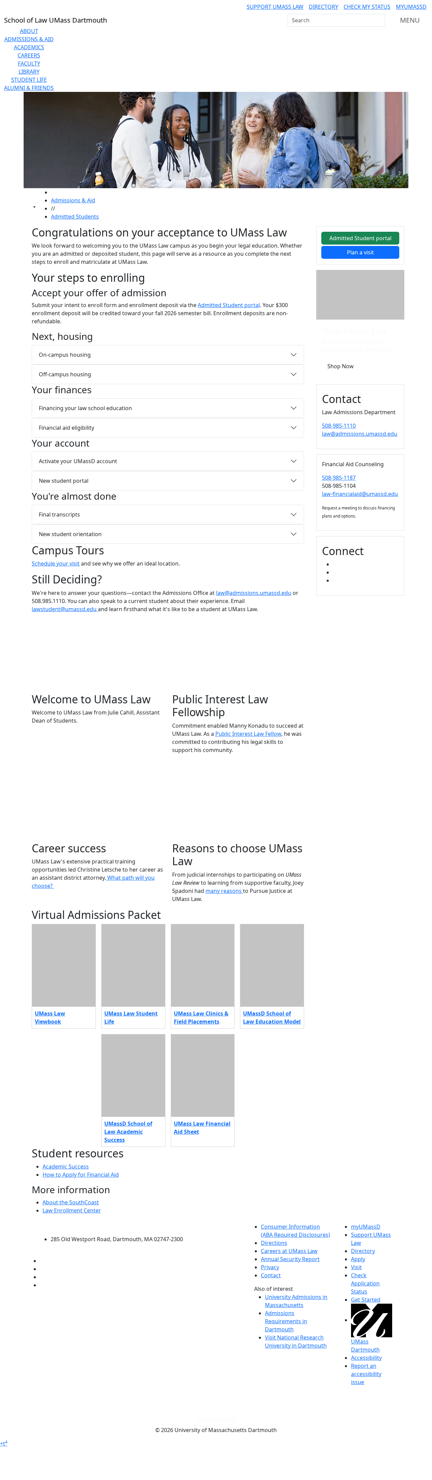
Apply (358, 1259)
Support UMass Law (275, 6)
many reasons (224, 891)
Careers (29, 55)
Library (29, 71)
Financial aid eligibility (66, 427)
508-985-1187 (339, 477)
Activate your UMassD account (78, 461)
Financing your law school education (85, 408)
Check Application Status (365, 1283)
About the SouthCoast (71, 1202)
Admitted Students (75, 216)
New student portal (63, 480)
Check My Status (367, 6)
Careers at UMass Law (289, 1251)
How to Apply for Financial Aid (81, 1174)
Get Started (365, 1299)
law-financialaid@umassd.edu (360, 494)
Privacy (270, 1267)
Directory (323, 6)
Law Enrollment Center (72, 1210)
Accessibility (366, 1357)
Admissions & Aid (29, 39)
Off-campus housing (65, 374)
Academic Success (66, 1166)
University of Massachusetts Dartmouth (120, 1225)
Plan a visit (360, 252)
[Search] (379, 20)
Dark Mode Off (216, 1419)
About (29, 31)
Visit (356, 1267)
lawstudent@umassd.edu (65, 609)
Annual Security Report (290, 1259)
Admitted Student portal (229, 305)
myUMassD (411, 6)
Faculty (29, 63)
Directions (274, 1243)
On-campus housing (65, 354)
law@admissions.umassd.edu (253, 593)
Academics (29, 47)
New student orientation (70, 534)
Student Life (29, 79)
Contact (271, 1275)
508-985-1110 (339, 425)
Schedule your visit (56, 563)
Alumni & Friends (29, 88)
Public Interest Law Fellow (248, 733)
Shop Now (340, 366)
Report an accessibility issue (366, 1374)
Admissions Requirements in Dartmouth (286, 1321)
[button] (98, 656)
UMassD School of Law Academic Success (128, 1132)
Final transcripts (59, 514)
